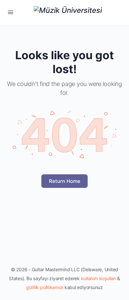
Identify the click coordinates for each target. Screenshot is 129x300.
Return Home (64, 181)
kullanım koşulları (98, 278)
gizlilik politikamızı (44, 287)
